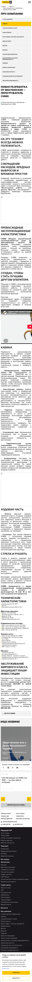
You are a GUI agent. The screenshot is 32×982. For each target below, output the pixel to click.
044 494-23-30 (19, 824)
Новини (11, 6)
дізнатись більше (8, 788)
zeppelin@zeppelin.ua (10, 821)
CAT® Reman (5, 877)
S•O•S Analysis (5, 897)
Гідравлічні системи (7, 870)
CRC (2, 890)
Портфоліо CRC (6, 892)
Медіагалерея (5, 926)
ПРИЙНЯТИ (16, 972)
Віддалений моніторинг (9, 851)
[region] (16, 967)
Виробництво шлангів (8, 882)
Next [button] (29, 799)
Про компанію (6, 911)
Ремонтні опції (6, 888)
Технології (4, 846)
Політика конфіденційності (10, 950)
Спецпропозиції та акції (9, 919)
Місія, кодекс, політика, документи (12, 924)
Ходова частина (6, 874)
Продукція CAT (6, 830)
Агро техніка (20, 813)
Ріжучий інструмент (7, 872)
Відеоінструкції (6, 904)
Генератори (20, 816)
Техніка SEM (5, 816)
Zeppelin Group (6, 813)
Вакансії (3, 931)
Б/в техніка (5, 859)
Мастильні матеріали (8, 867)
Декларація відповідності (9, 948)
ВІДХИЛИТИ (16, 978)
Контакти (4, 908)
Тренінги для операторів (9, 938)
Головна (3, 6)
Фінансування (5, 921)
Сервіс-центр (6, 885)
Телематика (5, 849)
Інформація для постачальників (11, 945)
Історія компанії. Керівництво (10, 914)
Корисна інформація (8, 936)
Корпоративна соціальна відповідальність (15, 940)
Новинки (4, 933)
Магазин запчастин (23, 818)
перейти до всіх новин (16, 805)
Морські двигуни (6, 818)
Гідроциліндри (6, 900)
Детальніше (5, 968)
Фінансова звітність (7, 943)
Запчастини (5, 862)
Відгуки (3, 928)
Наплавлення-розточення (9, 902)
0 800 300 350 (6, 824)
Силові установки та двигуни (10, 838)
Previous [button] (3, 799)
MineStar (4, 853)
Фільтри (3, 865)
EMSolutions (5, 895)
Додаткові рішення (7, 856)
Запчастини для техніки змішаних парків (15, 879)
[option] (16, 781)
